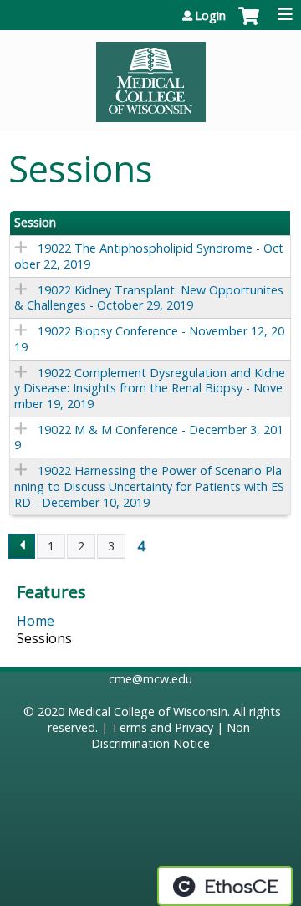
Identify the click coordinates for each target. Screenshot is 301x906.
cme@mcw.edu (150, 679)
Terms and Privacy (162, 727)
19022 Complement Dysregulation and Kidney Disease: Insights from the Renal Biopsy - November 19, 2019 (149, 388)
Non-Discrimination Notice (172, 735)
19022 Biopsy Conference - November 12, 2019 (149, 339)
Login (210, 16)
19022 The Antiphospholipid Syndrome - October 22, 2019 (148, 256)
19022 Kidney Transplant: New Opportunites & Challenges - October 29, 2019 (148, 298)
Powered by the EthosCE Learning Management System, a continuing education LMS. (225, 886)
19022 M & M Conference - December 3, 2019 (148, 437)
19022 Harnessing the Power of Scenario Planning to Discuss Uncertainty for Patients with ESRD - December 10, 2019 (149, 486)
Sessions (44, 638)
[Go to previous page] (21, 546)
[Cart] (248, 24)
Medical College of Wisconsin (147, 711)
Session (35, 222)
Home (35, 621)
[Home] (150, 76)
